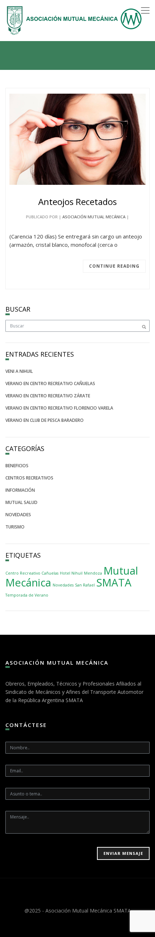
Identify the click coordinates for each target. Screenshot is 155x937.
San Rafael (85, 585)
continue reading (114, 266)
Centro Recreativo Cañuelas (31, 573)
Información (20, 490)
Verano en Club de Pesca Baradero (44, 420)
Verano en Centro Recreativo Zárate (47, 396)
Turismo (15, 527)
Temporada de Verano (26, 595)
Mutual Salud (21, 502)
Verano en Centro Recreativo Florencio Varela (59, 408)
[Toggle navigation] (145, 10)
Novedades (18, 515)
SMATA (114, 582)
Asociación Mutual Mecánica (93, 216)
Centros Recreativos (29, 478)
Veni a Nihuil (19, 371)
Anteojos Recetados (77, 202)
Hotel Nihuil (71, 573)
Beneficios (16, 466)
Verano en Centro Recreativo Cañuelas (50, 383)
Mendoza (93, 573)
